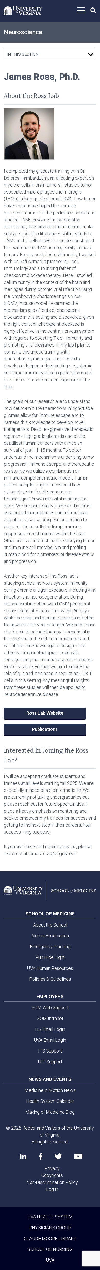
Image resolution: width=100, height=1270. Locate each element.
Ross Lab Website (44, 713)
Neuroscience (23, 32)
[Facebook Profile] (40, 1156)
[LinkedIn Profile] (23, 1156)
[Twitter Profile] (58, 1156)
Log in (52, 1189)
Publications (45, 729)
